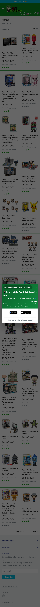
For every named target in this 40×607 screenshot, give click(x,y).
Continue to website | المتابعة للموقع (20, 320)
